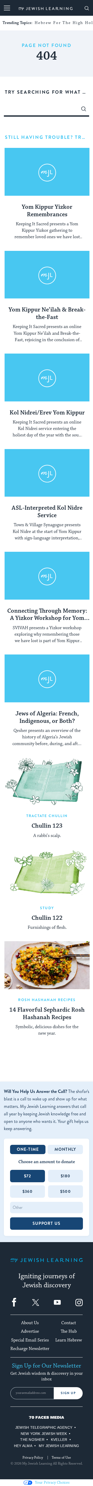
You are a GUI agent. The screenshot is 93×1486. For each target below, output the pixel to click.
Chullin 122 (47, 918)
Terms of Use (61, 1458)
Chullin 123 (47, 826)
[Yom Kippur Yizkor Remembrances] (47, 172)
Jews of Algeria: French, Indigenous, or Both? (47, 717)
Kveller (59, 1439)
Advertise (30, 1331)
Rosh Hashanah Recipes (47, 999)
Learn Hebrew (68, 1340)
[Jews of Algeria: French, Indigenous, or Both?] (47, 678)
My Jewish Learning (59, 1446)
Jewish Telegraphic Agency (43, 1427)
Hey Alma (23, 1446)
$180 (66, 1176)
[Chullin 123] (47, 781)
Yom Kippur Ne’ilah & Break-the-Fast (47, 313)
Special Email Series (30, 1340)
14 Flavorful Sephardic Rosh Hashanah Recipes (47, 1013)
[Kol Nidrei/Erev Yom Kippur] (47, 378)
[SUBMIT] (83, 110)
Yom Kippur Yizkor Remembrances (47, 211)
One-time (28, 1149)
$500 (65, 1191)
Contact (68, 1323)
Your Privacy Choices (52, 1482)
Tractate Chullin (47, 815)
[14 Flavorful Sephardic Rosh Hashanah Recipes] (47, 965)
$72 (27, 1176)
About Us (30, 1323)
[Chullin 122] (47, 873)
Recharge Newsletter (29, 1349)
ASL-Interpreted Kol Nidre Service (47, 512)
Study (47, 907)
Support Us (46, 1223)
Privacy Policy (32, 1458)
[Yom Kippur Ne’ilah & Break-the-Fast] (47, 275)
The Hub (69, 1331)
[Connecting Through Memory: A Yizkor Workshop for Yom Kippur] (47, 576)
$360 (27, 1191)
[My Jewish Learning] (46, 1264)
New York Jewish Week (44, 1434)
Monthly (65, 1149)
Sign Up (68, 1393)
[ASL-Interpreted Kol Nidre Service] (47, 473)
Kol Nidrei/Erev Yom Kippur (47, 413)
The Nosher (32, 1439)
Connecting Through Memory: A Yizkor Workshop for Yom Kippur (47, 615)
